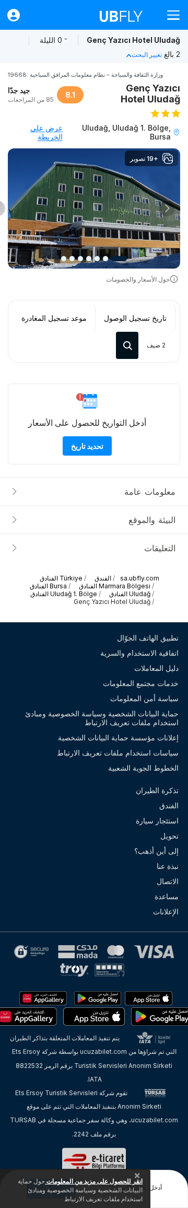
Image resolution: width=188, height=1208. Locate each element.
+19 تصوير (144, 158)
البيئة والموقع (151, 520)
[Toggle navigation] (169, 15)
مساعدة (167, 896)
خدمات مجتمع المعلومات (141, 683)
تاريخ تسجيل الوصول (135, 317)
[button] (168, 208)
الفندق (169, 805)
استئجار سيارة (157, 820)
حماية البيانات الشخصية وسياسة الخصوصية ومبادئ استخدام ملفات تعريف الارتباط (102, 718)
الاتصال (168, 881)
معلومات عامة (149, 491)
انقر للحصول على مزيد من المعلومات (94, 1181)
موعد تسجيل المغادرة (54, 317)
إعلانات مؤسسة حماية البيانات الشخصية (118, 737)
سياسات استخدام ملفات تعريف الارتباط (118, 752)
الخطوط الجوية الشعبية (143, 767)
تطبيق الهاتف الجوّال (148, 637)
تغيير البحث (147, 55)
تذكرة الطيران (157, 790)
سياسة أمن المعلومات (144, 698)
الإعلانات (166, 911)
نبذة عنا (168, 866)
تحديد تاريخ (87, 446)
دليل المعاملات (156, 668)
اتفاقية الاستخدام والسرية (139, 652)
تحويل (169, 835)
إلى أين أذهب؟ (156, 850)
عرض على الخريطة (46, 132)
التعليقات (159, 548)
